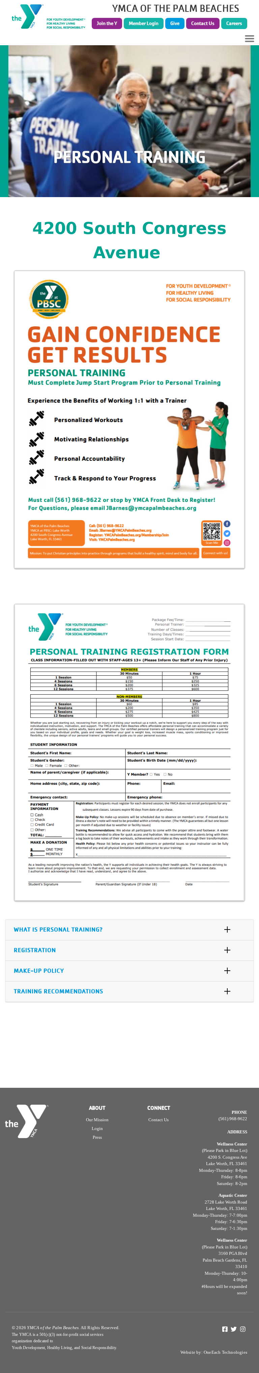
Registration (35, 950)
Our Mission (97, 1119)
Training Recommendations (58, 991)
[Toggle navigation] (249, 38)
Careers (234, 23)
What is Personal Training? (58, 930)
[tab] (129, 930)
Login (97, 1128)
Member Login (144, 23)
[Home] (50, 16)
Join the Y (107, 23)
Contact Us (202, 23)
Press (97, 1137)
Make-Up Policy (39, 971)
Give (174, 23)
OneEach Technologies (225, 1352)
